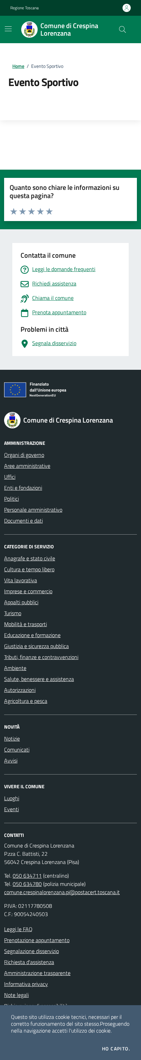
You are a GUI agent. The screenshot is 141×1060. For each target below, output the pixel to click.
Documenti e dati (23, 520)
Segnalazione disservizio (31, 951)
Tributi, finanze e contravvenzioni (41, 657)
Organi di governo (24, 455)
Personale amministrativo (33, 509)
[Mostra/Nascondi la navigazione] (8, 29)
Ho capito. (116, 1048)
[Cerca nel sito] (122, 29)
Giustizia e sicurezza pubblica (36, 646)
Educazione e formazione (32, 635)
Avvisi (10, 760)
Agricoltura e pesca (25, 701)
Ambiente (15, 668)
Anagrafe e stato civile (29, 558)
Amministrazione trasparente (37, 973)
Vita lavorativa (20, 580)
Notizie (12, 738)
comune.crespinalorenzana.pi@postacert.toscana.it (62, 892)
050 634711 (27, 876)
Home (18, 66)
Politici (11, 499)
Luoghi (11, 798)
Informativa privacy (26, 984)
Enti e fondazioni (23, 488)
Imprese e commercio (28, 591)
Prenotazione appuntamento (36, 940)
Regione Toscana (24, 8)
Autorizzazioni (20, 690)
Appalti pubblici (21, 602)
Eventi (11, 809)
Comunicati (16, 749)
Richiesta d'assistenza (29, 962)
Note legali (16, 995)
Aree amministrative (27, 466)
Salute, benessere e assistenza (39, 679)
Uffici (9, 477)
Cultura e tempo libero (29, 569)
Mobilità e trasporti (25, 624)
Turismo (12, 613)
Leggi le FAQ (18, 929)
